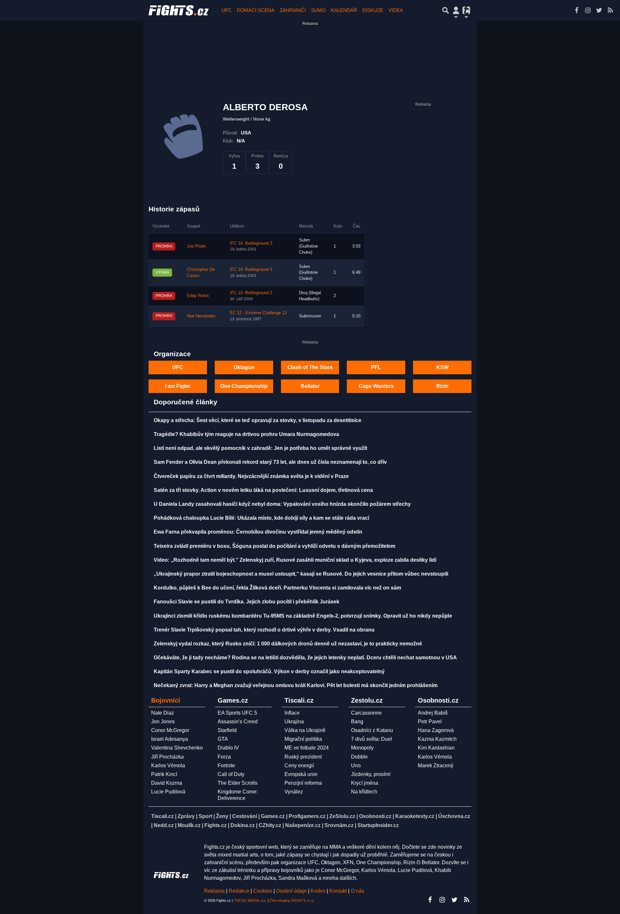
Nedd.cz (164, 825)
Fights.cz (215, 825)
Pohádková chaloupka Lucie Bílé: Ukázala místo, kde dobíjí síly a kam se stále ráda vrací (261, 518)
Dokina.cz (243, 825)
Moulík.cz (189, 825)
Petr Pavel (430, 721)
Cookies (262, 891)
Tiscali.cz (162, 816)
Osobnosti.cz (375, 816)
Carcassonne (366, 713)
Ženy (222, 816)
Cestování (244, 816)
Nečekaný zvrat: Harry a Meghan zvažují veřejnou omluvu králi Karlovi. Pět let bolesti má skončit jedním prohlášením (296, 685)
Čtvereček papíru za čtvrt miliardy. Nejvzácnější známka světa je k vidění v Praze (251, 476)
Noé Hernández (201, 316)
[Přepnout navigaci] (456, 10)
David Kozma (166, 783)
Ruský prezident (303, 757)
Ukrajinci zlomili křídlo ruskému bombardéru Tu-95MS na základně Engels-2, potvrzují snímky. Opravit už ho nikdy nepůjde (303, 616)
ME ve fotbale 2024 (306, 747)
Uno (356, 765)
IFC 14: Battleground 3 (251, 243)
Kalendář (344, 10)
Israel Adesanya (169, 739)
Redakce (239, 891)
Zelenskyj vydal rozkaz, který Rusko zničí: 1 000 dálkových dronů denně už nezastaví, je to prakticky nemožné (288, 643)
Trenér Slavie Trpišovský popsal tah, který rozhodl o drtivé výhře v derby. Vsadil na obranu (264, 629)
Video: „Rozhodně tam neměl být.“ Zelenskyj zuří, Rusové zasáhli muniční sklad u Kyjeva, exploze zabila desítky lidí (295, 560)
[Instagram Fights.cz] (588, 10)
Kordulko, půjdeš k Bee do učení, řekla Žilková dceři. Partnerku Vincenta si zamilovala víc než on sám (277, 587)
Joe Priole (196, 246)
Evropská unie (300, 774)
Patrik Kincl (164, 774)
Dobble (359, 757)
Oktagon (243, 367)
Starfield (227, 730)
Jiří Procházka (167, 757)
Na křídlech (364, 791)
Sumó (318, 10)
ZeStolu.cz (342, 816)
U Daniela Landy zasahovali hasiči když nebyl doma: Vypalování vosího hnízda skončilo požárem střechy (282, 504)
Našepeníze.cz (303, 825)
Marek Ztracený (435, 765)
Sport (205, 816)
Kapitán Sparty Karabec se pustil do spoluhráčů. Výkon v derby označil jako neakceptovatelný (269, 671)
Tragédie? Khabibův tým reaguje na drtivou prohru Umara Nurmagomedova (246, 434)
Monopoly (362, 747)
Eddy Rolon (198, 295)
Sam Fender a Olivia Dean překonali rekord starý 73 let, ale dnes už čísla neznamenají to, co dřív (270, 462)
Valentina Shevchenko (177, 747)
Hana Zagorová (436, 730)
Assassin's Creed (238, 721)
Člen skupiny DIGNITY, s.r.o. (292, 900)
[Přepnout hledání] (445, 10)
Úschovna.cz (454, 816)
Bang (357, 721)
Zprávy (186, 816)
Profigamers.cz (307, 816)
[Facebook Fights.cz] (576, 10)
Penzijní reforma (303, 783)
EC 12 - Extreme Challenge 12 (258, 313)
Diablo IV (228, 747)
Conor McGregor (170, 730)
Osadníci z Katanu (372, 730)
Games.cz (273, 816)
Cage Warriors (376, 386)
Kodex (319, 891)
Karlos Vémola (168, 765)
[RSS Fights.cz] (610, 10)
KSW (442, 367)
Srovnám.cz (339, 825)
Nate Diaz (162, 713)
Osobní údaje (291, 891)
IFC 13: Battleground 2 (251, 293)
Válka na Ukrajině (305, 730)
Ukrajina (294, 721)
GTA (223, 739)
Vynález (293, 791)
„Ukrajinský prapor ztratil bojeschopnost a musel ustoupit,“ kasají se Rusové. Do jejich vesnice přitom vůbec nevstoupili (301, 574)
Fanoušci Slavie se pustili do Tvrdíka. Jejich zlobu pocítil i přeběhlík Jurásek (246, 601)
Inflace (292, 713)
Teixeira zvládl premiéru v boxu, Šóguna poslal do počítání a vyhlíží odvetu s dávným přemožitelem (274, 546)
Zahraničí (293, 10)
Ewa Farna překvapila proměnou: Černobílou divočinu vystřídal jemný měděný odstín (258, 532)
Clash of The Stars (310, 367)
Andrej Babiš (433, 713)
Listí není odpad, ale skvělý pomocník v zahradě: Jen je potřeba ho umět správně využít (260, 448)
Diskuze (372, 10)
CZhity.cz (270, 825)
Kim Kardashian (436, 747)
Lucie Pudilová (168, 791)
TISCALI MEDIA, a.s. (250, 900)
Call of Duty (231, 774)
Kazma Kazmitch (437, 739)
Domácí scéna (255, 10)
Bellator (310, 386)
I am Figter (178, 386)
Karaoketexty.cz (414, 816)
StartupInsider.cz (378, 825)
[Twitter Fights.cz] (599, 10)
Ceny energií (299, 765)
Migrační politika (303, 739)
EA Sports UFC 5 (237, 713)
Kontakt (338, 891)
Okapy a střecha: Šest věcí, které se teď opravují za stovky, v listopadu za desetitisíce (257, 420)
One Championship (244, 386)
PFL (376, 367)
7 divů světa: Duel (371, 739)
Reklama (214, 891)
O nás (357, 891)
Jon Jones (163, 721)
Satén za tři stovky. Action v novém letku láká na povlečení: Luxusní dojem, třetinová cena (263, 490)
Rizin (442, 386)
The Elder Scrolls (237, 783)
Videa (395, 10)
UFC (227, 10)
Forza (224, 757)
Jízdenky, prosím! (370, 774)
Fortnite (226, 765)
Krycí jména (364, 783)
